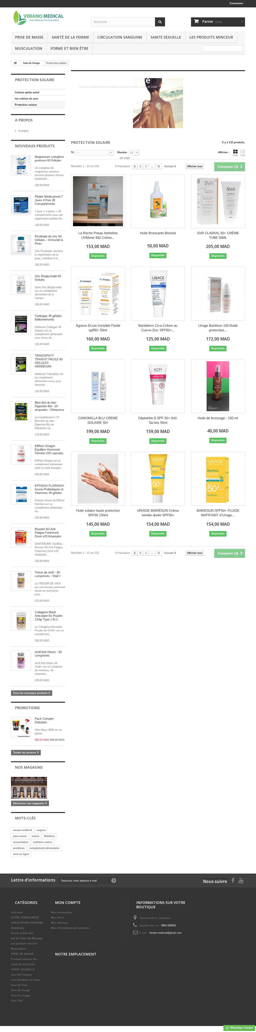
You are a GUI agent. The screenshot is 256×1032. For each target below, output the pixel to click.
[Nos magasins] (38, 788)
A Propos (24, 120)
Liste (242, 155)
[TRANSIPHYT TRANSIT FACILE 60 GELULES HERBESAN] (21, 364)
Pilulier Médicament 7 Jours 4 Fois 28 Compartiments (49, 200)
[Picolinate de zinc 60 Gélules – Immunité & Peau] (21, 245)
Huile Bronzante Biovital (158, 233)
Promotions (27, 707)
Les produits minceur (211, 37)
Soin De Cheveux (21, 974)
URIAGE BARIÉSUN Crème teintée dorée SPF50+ (158, 513)
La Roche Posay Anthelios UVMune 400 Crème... (98, 235)
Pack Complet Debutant (44, 720)
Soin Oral (17, 1000)
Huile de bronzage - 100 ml (218, 418)
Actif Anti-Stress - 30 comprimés (48, 653)
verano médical (22, 830)
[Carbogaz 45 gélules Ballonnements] (21, 324)
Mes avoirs (57, 917)
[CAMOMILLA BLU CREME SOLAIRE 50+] (98, 386)
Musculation (28, 48)
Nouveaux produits (35, 145)
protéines (19, 848)
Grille (235, 155)
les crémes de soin (26, 98)
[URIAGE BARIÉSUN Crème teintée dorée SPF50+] (158, 479)
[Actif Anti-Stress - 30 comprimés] (21, 661)
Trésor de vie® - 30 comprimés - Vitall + (48, 574)
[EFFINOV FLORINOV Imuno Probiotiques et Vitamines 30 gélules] (21, 494)
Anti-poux (17, 912)
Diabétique (17, 928)
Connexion (236, 3)
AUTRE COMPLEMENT (25, 917)
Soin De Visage (20, 990)
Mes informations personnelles (70, 928)
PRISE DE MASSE (29, 37)
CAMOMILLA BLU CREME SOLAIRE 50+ (98, 420)
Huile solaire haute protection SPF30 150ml (98, 513)
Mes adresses (59, 922)
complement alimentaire (44, 848)
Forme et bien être (69, 48)
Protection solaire (26, 104)
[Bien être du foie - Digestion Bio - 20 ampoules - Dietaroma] (21, 411)
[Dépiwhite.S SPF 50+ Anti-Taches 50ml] (158, 386)
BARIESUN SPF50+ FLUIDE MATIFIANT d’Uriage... (218, 513)
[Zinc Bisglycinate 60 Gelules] (21, 285)
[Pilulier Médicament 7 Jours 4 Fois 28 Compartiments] (21, 205)
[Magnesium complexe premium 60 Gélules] (21, 165)
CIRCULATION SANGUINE (119, 37)
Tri (72, 152)
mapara (41, 830)
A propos (23, 130)
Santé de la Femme (70, 37)
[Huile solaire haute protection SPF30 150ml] (98, 479)
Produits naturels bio (24, 959)
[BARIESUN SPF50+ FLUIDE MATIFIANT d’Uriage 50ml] (218, 479)
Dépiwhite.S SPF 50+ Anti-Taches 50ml (158, 420)
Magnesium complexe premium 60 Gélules (49, 158)
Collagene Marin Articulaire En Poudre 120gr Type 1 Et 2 (48, 615)
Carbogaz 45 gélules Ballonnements (48, 317)
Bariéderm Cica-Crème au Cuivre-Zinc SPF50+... (157, 328)
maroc (35, 836)
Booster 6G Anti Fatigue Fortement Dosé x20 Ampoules (48, 532)
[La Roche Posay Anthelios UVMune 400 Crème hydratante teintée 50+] (98, 201)
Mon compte (68, 902)
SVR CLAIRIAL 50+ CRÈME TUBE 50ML (218, 235)
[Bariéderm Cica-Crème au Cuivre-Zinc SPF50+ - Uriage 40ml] (158, 294)
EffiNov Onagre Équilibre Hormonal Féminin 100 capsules (49, 449)
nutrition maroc (42, 842)
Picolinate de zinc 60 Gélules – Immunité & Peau (49, 240)
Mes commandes (61, 912)
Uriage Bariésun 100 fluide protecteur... (218, 328)
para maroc (20, 836)
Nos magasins (29, 767)
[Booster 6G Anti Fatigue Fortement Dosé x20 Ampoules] (21, 538)
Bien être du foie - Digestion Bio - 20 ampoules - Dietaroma (49, 406)
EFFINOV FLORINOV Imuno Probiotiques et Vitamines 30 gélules (49, 489)
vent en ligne (21, 854)
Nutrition (49, 836)
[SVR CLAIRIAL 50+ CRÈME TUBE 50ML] (218, 201)
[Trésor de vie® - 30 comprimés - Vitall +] (21, 581)
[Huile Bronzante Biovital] (158, 201)
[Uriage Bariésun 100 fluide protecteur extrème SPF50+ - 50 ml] (218, 294)
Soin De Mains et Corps (25, 979)
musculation (20, 842)
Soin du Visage (20, 995)
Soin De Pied (19, 985)
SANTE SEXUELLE (166, 37)
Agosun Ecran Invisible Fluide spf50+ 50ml (98, 328)
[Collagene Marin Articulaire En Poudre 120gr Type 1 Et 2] (21, 621)
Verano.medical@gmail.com (165, 932)
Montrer (122, 152)
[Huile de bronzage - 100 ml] (218, 386)
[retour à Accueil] (15, 63)
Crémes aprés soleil (27, 92)
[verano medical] (48, 17)
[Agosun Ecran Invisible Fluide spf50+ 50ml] (98, 294)
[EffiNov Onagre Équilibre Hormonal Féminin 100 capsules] (21, 455)
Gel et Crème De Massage (27, 938)
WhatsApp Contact (241, 1027)
